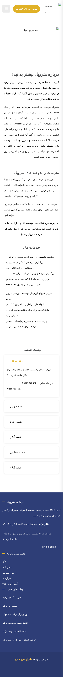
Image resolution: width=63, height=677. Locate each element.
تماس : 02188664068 (26, 8)
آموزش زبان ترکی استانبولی (15, 614)
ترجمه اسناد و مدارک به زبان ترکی (19, 639)
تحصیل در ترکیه (9, 606)
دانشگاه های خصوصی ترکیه (15, 622)
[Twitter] (37, 671)
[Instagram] (32, 671)
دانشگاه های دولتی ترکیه (14, 631)
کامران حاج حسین (23, 659)
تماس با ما (7, 567)
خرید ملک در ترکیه (11, 597)
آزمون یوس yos (10, 584)
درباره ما (6, 578)
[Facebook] (41, 671)
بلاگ (4, 561)
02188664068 (49, 547)
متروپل (13, 82)
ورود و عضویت (9, 572)
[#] (22, 671)
